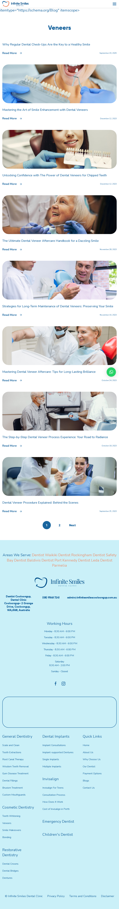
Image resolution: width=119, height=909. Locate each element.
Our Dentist (89, 766)
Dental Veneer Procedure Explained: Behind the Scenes (40, 503)
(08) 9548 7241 (50, 597)
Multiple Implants (51, 766)
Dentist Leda (88, 560)
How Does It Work (52, 802)
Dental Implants (55, 736)
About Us (88, 752)
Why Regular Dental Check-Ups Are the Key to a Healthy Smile (46, 44)
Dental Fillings (10, 780)
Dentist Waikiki (44, 555)
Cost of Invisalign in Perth (56, 809)
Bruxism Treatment (12, 787)
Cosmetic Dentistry (18, 807)
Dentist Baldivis (27, 560)
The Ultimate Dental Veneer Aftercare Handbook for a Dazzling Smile (50, 241)
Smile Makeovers (11, 830)
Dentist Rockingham (75, 555)
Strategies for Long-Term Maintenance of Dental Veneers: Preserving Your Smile (57, 306)
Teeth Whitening (11, 816)
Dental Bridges (10, 871)
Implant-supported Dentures (57, 752)
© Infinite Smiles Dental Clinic (24, 896)
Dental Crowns (10, 864)
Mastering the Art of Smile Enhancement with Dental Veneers (45, 110)
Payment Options (92, 773)
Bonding (6, 837)
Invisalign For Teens (53, 787)
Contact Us (89, 787)
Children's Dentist (57, 834)
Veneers (6, 823)
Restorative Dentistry (11, 852)
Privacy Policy (56, 896)
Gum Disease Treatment (15, 773)
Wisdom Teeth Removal (15, 766)
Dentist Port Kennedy (59, 560)
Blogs (86, 780)
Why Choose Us (92, 759)
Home (86, 745)
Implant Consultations (54, 745)
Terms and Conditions (82, 896)
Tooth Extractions (11, 752)
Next (72, 525)
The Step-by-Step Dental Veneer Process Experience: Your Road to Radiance (55, 437)
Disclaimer (107, 896)
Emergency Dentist (58, 821)
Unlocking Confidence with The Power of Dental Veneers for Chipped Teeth (54, 175)
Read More (9, 53)
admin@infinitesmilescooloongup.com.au (92, 597)
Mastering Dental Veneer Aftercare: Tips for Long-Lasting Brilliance (49, 372)
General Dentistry (17, 736)
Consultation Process (53, 795)
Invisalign (50, 778)
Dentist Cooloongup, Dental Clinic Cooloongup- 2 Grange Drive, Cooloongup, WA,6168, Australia (18, 603)
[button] (111, 372)
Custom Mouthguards (14, 794)
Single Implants (50, 759)
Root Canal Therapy (13, 759)
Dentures (7, 878)
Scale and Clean (10, 745)
